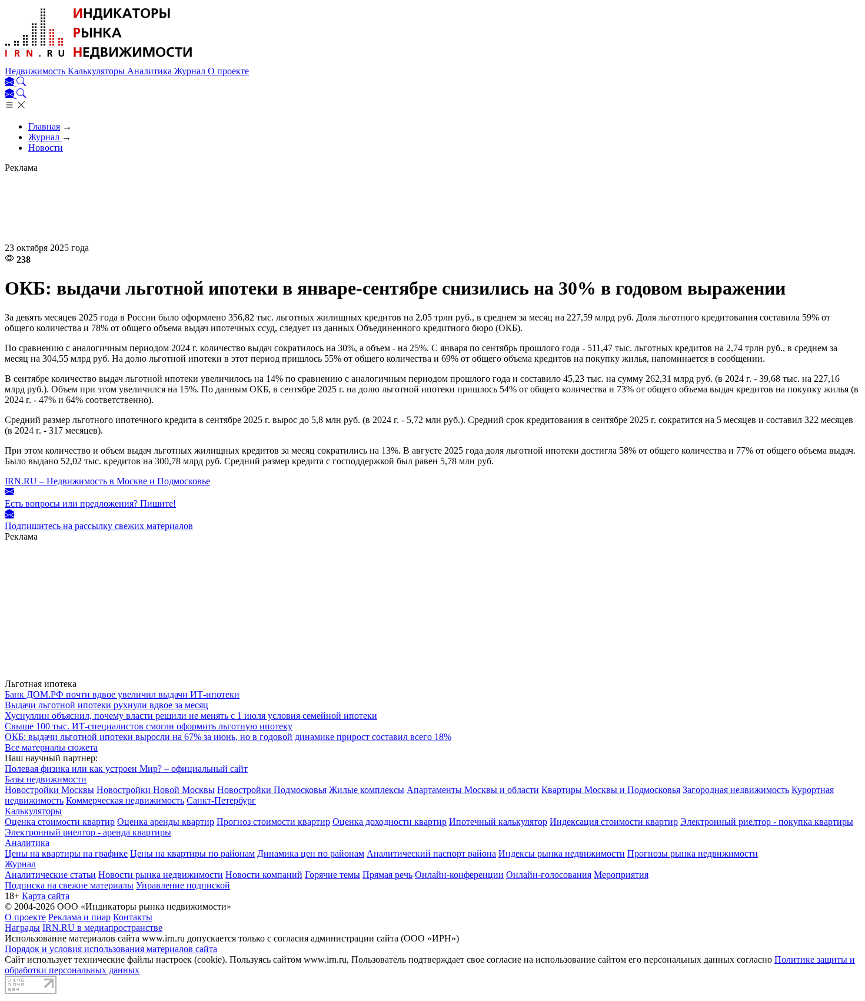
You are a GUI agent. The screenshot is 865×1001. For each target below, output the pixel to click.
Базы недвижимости (45, 779)
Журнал (191, 71)
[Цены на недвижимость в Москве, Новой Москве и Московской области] (99, 60)
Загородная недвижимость (736, 790)
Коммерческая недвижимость (125, 800)
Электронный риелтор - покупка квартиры (766, 822)
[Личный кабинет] (10, 83)
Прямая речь (387, 875)
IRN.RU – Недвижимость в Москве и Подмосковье (107, 481)
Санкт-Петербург (221, 800)
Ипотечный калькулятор (498, 822)
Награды (22, 928)
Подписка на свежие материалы (69, 885)
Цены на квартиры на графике (66, 853)
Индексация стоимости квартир (614, 822)
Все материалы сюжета (51, 747)
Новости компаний (263, 875)
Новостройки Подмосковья (272, 790)
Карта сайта (45, 896)
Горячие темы (332, 875)
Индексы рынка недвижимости (561, 853)
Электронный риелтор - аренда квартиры (88, 832)
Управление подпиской (183, 885)
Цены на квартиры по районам (192, 853)
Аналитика (150, 71)
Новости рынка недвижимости (160, 875)
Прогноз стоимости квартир (273, 822)
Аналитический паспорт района (431, 853)
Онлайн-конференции (459, 875)
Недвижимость (36, 71)
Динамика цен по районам (310, 853)
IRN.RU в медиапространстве (102, 928)
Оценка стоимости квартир (60, 822)
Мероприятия (621, 875)
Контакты (132, 917)
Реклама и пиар (79, 917)
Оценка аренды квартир (165, 822)
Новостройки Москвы (49, 790)
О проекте (228, 71)
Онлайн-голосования (548, 875)
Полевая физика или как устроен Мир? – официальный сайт (126, 769)
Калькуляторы (97, 71)
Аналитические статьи (50, 875)
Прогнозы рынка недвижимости (692, 853)
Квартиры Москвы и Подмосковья (610, 790)
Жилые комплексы (366, 790)
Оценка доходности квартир (389, 822)
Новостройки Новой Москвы (156, 790)
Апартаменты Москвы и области (473, 790)
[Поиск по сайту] (21, 83)
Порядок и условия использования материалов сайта (111, 949)
